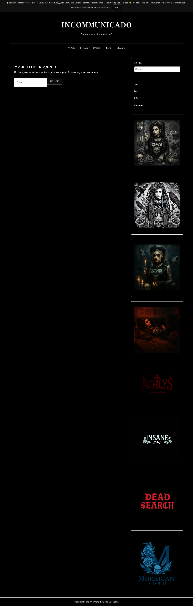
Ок (117, 7)
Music (97, 48)
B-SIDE (84, 48)
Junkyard (138, 105)
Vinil (71, 48)
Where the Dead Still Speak (106, 602)
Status (121, 48)
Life (108, 48)
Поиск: (138, 63)
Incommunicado (96, 24)
